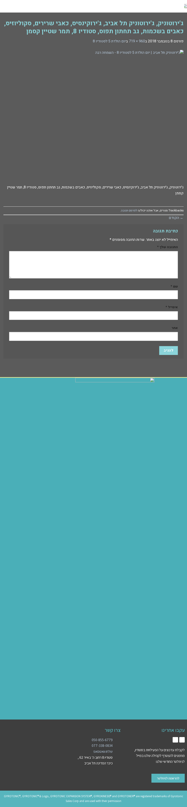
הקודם (176, 218)
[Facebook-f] (175, 740)
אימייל (172, 307)
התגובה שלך (167, 247)
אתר (174, 328)
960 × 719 (137, 41)
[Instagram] (182, 740)
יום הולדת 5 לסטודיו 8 (109, 41)
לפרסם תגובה (129, 210)
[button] (37, 6)
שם (174, 286)
